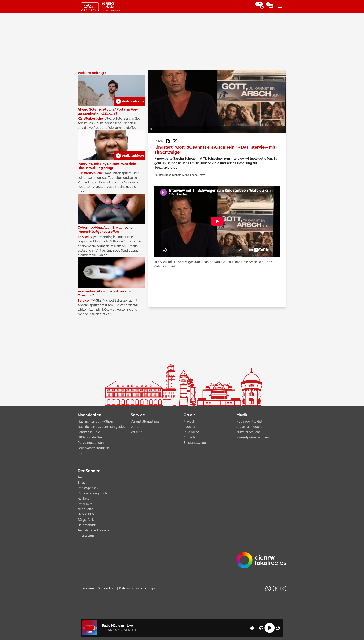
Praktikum (85, 504)
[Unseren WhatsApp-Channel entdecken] (268, 588)
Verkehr (136, 432)
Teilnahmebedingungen (94, 530)
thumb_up (278, 628)
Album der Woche (249, 427)
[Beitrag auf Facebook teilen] (168, 141)
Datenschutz (87, 525)
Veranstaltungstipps (145, 421)
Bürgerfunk (86, 520)
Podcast (189, 427)
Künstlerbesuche (248, 432)
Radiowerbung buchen (94, 493)
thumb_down (261, 628)
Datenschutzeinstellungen (137, 588)
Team (82, 477)
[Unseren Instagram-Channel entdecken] (283, 588)
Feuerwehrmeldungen (93, 448)
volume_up (251, 628)
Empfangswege (195, 442)
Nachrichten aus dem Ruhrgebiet (101, 427)
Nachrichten (89, 414)
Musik (241, 414)
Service (138, 414)
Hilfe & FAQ (86, 514)
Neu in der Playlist (249, 421)
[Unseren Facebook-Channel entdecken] (276, 588)
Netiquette (85, 509)
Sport (82, 453)
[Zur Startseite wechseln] (90, 7)
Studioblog (192, 432)
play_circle (270, 628)
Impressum (86, 535)
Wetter (135, 427)
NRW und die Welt (91, 437)
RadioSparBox (88, 488)
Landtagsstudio (89, 432)
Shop (81, 482)
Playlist (189, 421)
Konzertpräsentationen (252, 437)
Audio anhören (129, 101)
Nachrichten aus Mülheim (96, 421)
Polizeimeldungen (91, 442)
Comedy (190, 437)
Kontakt (83, 498)
